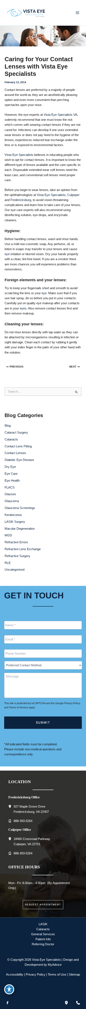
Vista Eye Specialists (58, 114)
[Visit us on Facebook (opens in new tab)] (7, 1002)
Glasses (10, 494)
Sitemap (74, 974)
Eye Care (11, 473)
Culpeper (73, 195)
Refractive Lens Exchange (23, 549)
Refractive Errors (16, 542)
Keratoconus (13, 515)
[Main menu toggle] (77, 12)
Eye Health (12, 480)
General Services (43, 934)
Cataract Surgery (16, 432)
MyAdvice (55, 964)
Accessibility (14, 974)
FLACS (10, 487)
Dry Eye (10, 466)
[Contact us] (78, 1003)
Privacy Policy (72, 703)
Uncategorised (14, 569)
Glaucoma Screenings (20, 508)
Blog (8, 425)
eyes (23, 308)
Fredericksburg (20, 200)
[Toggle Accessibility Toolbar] (9, 989)
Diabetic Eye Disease (19, 460)
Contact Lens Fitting (18, 446)
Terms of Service (18, 707)
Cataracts (11, 439)
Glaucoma (12, 501)
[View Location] (11, 806)
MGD (8, 535)
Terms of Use (57, 974)
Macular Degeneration (20, 528)
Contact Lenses (15, 453)
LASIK (43, 924)
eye (7, 254)
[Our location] (66, 1003)
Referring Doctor (43, 944)
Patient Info (43, 939)
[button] (43, 904)
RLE (8, 563)
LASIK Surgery (15, 521)
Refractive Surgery (17, 556)
